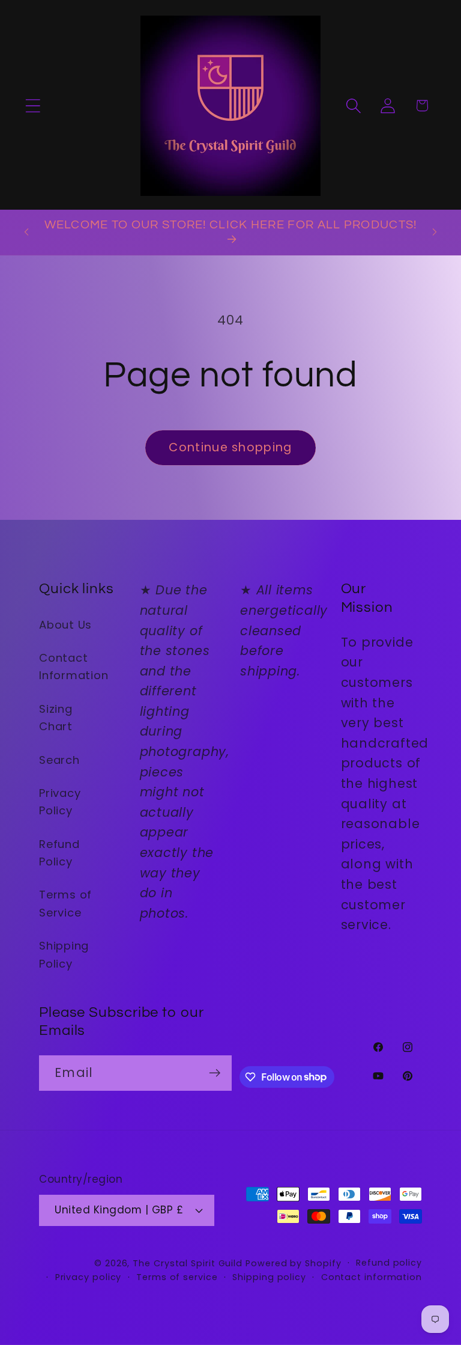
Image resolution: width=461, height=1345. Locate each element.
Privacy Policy (59, 801)
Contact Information (74, 666)
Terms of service (177, 1277)
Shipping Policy (64, 954)
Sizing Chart (56, 717)
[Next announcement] (434, 232)
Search (59, 759)
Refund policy (389, 1263)
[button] (33, 105)
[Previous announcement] (26, 232)
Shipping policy (269, 1277)
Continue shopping (230, 447)
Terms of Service (65, 903)
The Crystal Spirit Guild (188, 1263)
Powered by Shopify (293, 1263)
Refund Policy (59, 853)
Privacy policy (88, 1277)
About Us (65, 624)
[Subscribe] (214, 1073)
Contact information (371, 1277)
